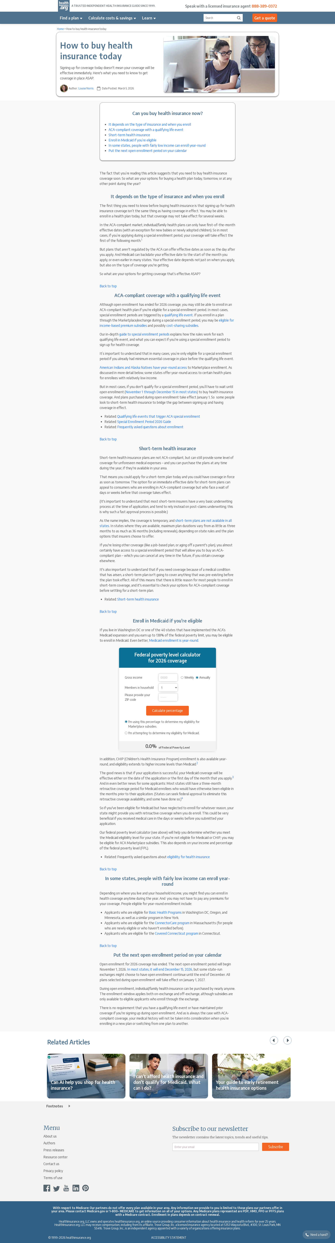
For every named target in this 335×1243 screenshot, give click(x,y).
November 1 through (141, 392)
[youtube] (66, 1188)
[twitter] (56, 1188)
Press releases (53, 1150)
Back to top (108, 286)
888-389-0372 (264, 6)
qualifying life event (178, 315)
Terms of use (52, 1177)
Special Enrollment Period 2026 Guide (144, 421)
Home (60, 29)
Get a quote (264, 17)
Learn (147, 18)
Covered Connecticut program (176, 933)
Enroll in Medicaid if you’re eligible (132, 140)
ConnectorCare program (172, 922)
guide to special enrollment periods (144, 334)
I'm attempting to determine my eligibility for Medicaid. (163, 733)
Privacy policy (53, 1170)
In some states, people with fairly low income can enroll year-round (157, 145)
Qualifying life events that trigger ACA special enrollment (158, 416)
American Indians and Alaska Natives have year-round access (143, 367)
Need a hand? (319, 1235)
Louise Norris (86, 88)
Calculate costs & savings (110, 18)
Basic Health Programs (165, 912)
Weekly (189, 677)
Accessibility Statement (168, 1237)
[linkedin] (76, 1188)
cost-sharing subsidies (182, 325)
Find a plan (69, 18)
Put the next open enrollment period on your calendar (148, 150)
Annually (204, 677)
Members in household (139, 687)
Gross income (133, 677)
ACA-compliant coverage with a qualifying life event (146, 129)
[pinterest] (85, 1188)
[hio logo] (64, 6)
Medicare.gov (96, 1211)
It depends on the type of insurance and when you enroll (150, 124)
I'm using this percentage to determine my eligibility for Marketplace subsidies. (163, 724)
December (163, 392)
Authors (49, 1143)
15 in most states (184, 392)
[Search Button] (239, 17)
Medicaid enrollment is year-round (173, 640)
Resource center (55, 1157)
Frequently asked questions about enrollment (150, 427)
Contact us (51, 1163)
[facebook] (46, 1188)
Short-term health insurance (129, 134)
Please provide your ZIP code (137, 697)
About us (50, 1136)
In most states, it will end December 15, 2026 (159, 969)
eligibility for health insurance (188, 856)
